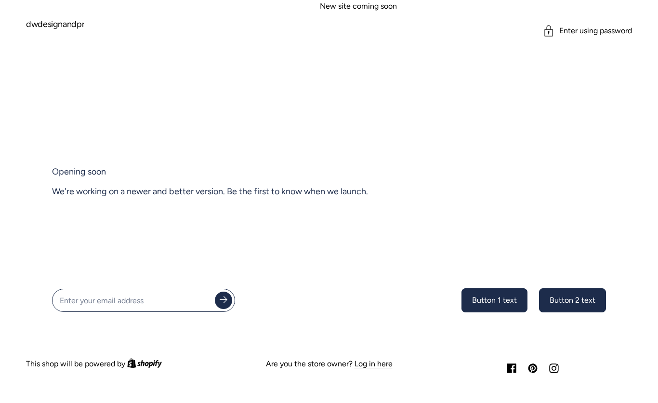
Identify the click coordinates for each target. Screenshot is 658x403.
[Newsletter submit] (223, 300)
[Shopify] (144, 364)
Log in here (374, 364)
